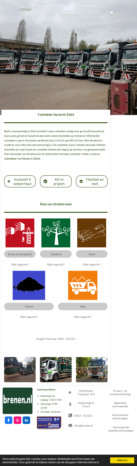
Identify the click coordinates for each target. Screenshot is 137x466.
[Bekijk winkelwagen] (111, 12)
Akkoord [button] (122, 460)
